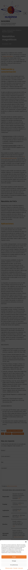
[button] (26, 542)
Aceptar (14, 557)
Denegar (14, 561)
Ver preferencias (14, 564)
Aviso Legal (20, 568)
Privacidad (15, 568)
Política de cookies (9, 568)
